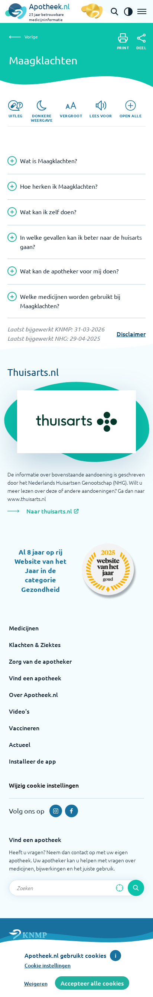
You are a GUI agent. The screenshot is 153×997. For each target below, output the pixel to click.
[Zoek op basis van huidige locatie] (119, 888)
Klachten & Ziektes (35, 644)
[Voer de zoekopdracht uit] (136, 888)
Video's (19, 711)
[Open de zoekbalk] (114, 11)
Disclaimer (131, 334)
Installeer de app (32, 761)
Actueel (19, 744)
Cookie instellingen (48, 965)
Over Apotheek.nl (33, 694)
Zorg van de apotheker (40, 661)
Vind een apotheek (35, 678)
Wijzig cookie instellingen (44, 785)
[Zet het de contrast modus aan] (128, 11)
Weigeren (36, 983)
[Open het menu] (142, 11)
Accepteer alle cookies (92, 983)
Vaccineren (24, 728)
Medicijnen (24, 628)
